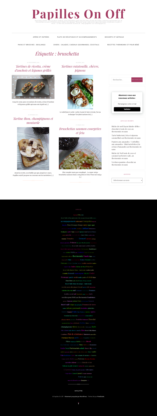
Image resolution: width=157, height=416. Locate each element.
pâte (76, 252)
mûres (71, 352)
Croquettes (86, 338)
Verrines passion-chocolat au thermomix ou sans (124, 163)
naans (76, 359)
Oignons (69, 301)
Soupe (80, 225)
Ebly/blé (86, 273)
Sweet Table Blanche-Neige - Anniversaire (74, 270)
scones (94, 218)
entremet (79, 221)
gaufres (84, 277)
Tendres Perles (85, 290)
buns (71, 323)
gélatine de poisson (71, 377)
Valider (127, 109)
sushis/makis (90, 270)
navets (84, 287)
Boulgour (64, 232)
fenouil (77, 232)
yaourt (79, 373)
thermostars (93, 345)
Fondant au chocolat (71, 316)
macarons (92, 287)
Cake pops (88, 327)
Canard (74, 373)
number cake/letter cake (80, 352)
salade (82, 348)
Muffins (82, 323)
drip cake (94, 221)
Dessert (82, 238)
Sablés (78, 341)
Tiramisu (88, 260)
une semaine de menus (82, 355)
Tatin (72, 232)
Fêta (79, 215)
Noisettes (89, 267)
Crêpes (72, 305)
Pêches (70, 263)
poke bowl (76, 281)
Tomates (70, 238)
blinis (87, 323)
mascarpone (79, 273)
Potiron (80, 377)
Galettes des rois (67, 290)
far (90, 355)
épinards (81, 366)
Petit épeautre (85, 249)
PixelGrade (100, 396)
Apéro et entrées (41, 37)
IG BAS (89, 277)
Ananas (63, 239)
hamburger (92, 249)
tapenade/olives (67, 256)
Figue (94, 277)
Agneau (81, 232)
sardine (93, 260)
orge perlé (64, 260)
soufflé (69, 232)
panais (63, 235)
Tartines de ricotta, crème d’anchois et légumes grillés (33, 68)
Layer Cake (67, 267)
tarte (91, 294)
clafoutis (88, 239)
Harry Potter (84, 235)
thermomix (78, 256)
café (75, 294)
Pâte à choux (64, 330)
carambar (92, 323)
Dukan (87, 294)
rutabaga (94, 238)
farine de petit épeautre (78, 370)
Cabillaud (85, 228)
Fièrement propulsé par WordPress (76, 396)
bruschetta (79, 294)
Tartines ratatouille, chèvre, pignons (80, 68)
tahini (93, 256)
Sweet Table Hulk (75, 260)
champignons (66, 327)
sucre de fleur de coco (74, 380)
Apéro (92, 312)
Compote (92, 338)
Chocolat (91, 319)
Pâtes (68, 341)
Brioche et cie (87, 362)
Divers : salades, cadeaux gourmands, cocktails (76, 45)
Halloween (86, 345)
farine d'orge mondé (85, 281)
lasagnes (84, 380)
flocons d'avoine (90, 359)
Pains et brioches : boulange (31, 45)
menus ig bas (66, 323)
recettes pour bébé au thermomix (74, 297)
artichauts (76, 323)
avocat (69, 228)
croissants (79, 290)
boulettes (79, 319)
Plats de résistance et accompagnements (77, 37)
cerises (68, 252)
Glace (89, 352)
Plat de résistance (75, 334)
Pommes (92, 290)
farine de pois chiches (65, 242)
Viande (86, 256)
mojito (80, 277)
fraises (82, 260)
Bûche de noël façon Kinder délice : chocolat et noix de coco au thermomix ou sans (126, 129)
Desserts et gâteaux (114, 37)
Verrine (74, 263)
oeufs (76, 277)
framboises (91, 297)
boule (64, 252)
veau (85, 232)
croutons (81, 338)
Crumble (65, 273)
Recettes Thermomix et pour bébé (123, 45)
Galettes (87, 312)
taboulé (94, 348)
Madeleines (67, 355)
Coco (79, 301)
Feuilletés (81, 252)
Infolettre (78, 391)
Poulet (91, 273)
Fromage (65, 277)
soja (82, 215)
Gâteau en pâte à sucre (70, 366)
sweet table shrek (76, 235)
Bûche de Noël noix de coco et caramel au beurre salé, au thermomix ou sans (124, 155)
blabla (73, 252)
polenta (75, 301)
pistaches (91, 308)
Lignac (64, 359)
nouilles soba (92, 235)
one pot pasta (78, 305)
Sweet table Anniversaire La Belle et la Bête (83, 246)
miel (74, 290)
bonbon (83, 341)
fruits (74, 312)
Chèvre (74, 327)
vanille (94, 352)
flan (90, 256)
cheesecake (81, 327)
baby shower (72, 330)
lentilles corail (68, 294)
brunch (69, 312)
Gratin (62, 348)
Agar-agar (91, 225)
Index (73, 267)
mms (84, 294)
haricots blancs (91, 232)
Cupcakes (68, 373)
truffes (94, 263)
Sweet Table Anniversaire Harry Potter (71, 249)
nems (64, 308)
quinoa (63, 352)
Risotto (64, 225)
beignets (91, 301)
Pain (62, 355)
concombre (89, 316)
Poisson (73, 242)
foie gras (79, 243)
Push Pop (75, 215)
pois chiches (70, 359)
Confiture (64, 334)
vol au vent (89, 377)
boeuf (67, 348)
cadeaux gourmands (73, 308)
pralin (74, 228)
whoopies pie (73, 341)
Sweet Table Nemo (67, 246)
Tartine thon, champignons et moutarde (33, 120)
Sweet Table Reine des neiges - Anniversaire (78, 284)
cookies (78, 228)
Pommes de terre (89, 304)
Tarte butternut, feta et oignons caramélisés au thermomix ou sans (126, 136)
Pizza (81, 345)
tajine (73, 355)
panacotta (92, 366)
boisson (85, 319)
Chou (69, 260)
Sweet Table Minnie (90, 330)
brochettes (84, 308)
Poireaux (64, 263)
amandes (81, 315)
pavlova (64, 301)
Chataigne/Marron (67, 338)
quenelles (93, 334)
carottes (68, 362)
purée (71, 277)
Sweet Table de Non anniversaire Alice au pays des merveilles (77, 218)
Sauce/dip (88, 348)
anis (85, 377)
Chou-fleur (69, 281)
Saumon (87, 334)
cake (88, 287)
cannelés (78, 330)
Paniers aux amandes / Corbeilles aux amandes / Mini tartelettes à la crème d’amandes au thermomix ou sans (126, 146)
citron (74, 362)
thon (83, 330)
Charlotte (93, 355)
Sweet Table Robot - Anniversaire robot (70, 344)
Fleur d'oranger (72, 225)
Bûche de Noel (81, 267)
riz (88, 380)
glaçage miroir (65, 319)
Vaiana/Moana (93, 242)
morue (87, 366)
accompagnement (68, 221)
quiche (76, 338)
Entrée (64, 312)
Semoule (71, 273)
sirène (80, 263)
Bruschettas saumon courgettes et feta (80, 131)
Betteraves (92, 228)
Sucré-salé (65, 304)
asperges (64, 228)
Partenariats (74, 348)
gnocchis (68, 235)
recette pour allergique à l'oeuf (72, 287)
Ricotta (76, 239)
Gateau (79, 362)
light (94, 326)
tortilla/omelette (87, 263)
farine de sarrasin (89, 252)
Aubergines (89, 370)
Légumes (68, 369)
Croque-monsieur (87, 373)
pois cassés (67, 352)
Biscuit (88, 341)
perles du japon (84, 301)
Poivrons (81, 359)
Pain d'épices (81, 312)
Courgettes (87, 221)
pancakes (73, 319)
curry (85, 225)
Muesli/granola (86, 243)
